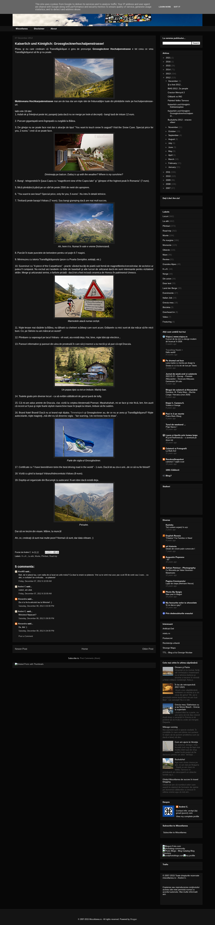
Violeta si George (173, 405)
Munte (37, 556)
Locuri (165, 216)
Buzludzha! (180, 759)
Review (166, 259)
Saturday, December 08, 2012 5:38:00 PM (36, 618)
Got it (177, 7)
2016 (168, 61)
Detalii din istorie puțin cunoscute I (180, 549)
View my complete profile (187, 816)
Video (165, 317)
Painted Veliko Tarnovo (178, 100)
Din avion (167, 278)
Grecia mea (168, 302)
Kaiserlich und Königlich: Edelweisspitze (179, 105)
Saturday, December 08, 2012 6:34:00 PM (36, 631)
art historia (171, 546)
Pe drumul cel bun (175, 360)
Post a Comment (26, 636)
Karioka (169, 525)
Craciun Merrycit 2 (176, 92)
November (173, 127)
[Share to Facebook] (54, 552)
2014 (168, 69)
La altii (31, 556)
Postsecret (167, 638)
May (170, 151)
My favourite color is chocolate (181, 603)
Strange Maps (169, 648)
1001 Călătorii (172, 470)
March (171, 159)
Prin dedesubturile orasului (179, 613)
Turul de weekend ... (176, 424)
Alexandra (22, 599)
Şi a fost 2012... (175, 84)
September (173, 135)
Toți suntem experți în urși (177, 527)
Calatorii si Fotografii (176, 448)
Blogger (133, 919)
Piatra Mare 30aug (173, 416)
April (170, 155)
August (171, 139)
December (173, 81)
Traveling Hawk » (174, 350)
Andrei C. (22, 611)
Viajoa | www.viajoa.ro (177, 336)
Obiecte (166, 250)
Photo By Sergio (174, 592)
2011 (168, 172)
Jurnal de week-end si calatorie (181, 374)
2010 (168, 176)
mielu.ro (166, 633)
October (172, 131)
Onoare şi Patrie (182, 667)
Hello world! (171, 352)
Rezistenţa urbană (171, 643)
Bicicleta (166, 307)
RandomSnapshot (175, 459)
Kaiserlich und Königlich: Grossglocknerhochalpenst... (180, 113)
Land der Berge (170, 288)
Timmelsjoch (77, 412)
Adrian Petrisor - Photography (181, 568)
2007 (168, 188)
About (54, 28)
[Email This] (46, 552)
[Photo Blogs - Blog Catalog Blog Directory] (181, 853)
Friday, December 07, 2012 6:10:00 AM (35, 581)
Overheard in (169, 312)
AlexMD (21, 571)
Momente (167, 245)
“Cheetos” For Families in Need (179, 538)
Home (85, 649)
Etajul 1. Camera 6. (175, 403)
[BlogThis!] (49, 552)
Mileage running (170, 727)
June (170, 147)
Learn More (165, 7)
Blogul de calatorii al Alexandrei (181, 390)
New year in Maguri (174, 594)
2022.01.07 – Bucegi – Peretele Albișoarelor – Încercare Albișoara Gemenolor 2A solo (180, 378)
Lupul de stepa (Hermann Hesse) (180, 583)
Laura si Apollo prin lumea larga (181, 435)
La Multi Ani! (171, 451)
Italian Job (167, 298)
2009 (168, 180)
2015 (168, 65)
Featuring (167, 322)
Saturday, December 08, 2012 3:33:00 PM (36, 606)
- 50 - (168, 559)
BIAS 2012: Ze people (178, 88)
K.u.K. (24, 556)
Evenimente (168, 293)
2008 (168, 184)
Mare (165, 255)
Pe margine (168, 240)
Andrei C (22, 586)
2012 (168, 77)
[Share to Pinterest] (57, 552)
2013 (168, 73)
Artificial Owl (168, 628)
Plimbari (44, 556)
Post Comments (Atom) (90, 658)
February (172, 163)
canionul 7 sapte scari (175, 462)
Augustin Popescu (175, 557)
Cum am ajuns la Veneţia (186, 742)
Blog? (169, 475)
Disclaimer (39, 28)
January (172, 167)
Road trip (53, 556)
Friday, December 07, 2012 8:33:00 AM (35, 593)
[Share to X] (51, 552)
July (170, 143)
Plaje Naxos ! (171, 427)
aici (164, 894)
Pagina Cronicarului (175, 581)
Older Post (147, 649)
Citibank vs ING (175, 96)
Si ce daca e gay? (173, 605)
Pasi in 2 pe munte (175, 414)
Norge (165, 274)
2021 (168, 58)
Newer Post (21, 649)
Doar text (167, 283)
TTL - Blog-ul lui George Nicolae (177, 652)
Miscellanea (22, 28)
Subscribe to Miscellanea (174, 832)
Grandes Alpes (169, 264)
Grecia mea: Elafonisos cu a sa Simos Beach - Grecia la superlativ (187, 707)
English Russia (173, 535)
